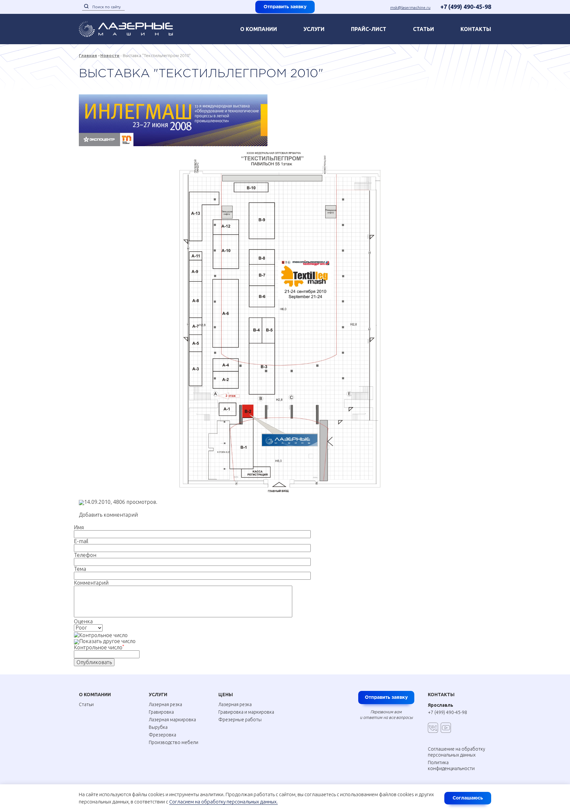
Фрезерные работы (240, 719)
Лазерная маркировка (172, 719)
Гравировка (161, 712)
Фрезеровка (162, 734)
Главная (88, 55)
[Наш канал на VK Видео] (446, 728)
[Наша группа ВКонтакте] (433, 728)
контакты (475, 29)
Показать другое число (107, 641)
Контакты (441, 694)
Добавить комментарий (108, 515)
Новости (109, 55)
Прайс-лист (368, 29)
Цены (225, 694)
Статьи (423, 29)
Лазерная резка (165, 704)
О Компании (95, 694)
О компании (258, 29)
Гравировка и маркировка (246, 712)
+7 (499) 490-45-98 (465, 6)
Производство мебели (173, 742)
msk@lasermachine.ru (410, 7)
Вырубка (158, 727)
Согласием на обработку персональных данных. (223, 801)
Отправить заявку (285, 7)
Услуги (314, 29)
